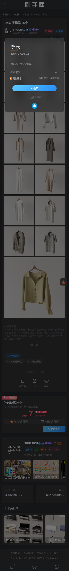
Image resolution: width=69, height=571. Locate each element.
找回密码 (43, 78)
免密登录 (54, 78)
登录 (35, 88)
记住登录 (17, 78)
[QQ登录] (34, 106)
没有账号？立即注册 (20, 53)
